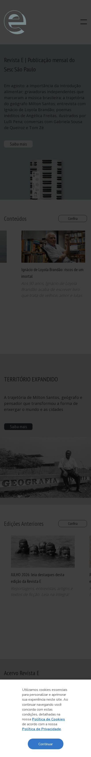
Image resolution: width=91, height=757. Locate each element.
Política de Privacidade (41, 729)
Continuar (45, 743)
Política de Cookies (48, 719)
